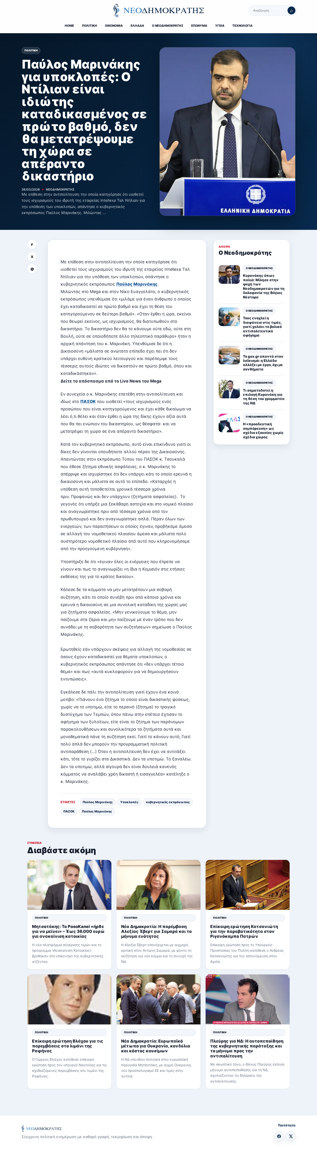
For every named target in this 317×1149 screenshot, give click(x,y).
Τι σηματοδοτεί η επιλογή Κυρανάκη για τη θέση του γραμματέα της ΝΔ (264, 396)
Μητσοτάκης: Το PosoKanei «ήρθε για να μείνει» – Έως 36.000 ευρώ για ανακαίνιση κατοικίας (68, 931)
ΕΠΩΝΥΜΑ (199, 25)
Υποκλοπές (129, 802)
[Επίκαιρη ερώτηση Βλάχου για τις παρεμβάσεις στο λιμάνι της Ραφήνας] (69, 999)
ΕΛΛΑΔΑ (137, 25)
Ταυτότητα (286, 1125)
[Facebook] (279, 1136)
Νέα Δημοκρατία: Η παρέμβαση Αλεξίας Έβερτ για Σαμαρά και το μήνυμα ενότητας (156, 931)
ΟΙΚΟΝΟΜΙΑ (114, 25)
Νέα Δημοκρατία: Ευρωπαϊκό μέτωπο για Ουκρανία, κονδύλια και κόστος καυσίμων (155, 1046)
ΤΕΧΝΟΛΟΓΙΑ (242, 25)
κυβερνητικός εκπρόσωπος (168, 802)
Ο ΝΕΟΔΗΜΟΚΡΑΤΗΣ (167, 25)
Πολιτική (31, 50)
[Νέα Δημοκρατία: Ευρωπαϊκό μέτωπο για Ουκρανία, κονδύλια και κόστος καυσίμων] (158, 999)
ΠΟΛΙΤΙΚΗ (89, 25)
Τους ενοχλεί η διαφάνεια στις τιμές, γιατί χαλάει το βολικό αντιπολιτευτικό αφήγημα (262, 327)
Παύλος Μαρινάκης (137, 284)
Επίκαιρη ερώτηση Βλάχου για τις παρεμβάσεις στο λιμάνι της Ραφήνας (67, 1046)
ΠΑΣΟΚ (88, 401)
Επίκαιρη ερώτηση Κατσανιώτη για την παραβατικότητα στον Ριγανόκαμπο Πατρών (244, 931)
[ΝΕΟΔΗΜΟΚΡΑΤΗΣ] (158, 10)
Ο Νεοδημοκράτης (259, 268)
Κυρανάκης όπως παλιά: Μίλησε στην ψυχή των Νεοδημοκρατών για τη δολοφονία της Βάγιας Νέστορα (264, 286)
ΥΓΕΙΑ (219, 25)
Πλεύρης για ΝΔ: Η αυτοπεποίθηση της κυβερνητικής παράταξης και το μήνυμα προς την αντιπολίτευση (246, 1048)
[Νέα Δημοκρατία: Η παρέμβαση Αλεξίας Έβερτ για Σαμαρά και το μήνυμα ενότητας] (158, 885)
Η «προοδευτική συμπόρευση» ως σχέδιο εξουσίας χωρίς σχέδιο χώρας (263, 430)
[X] (290, 1136)
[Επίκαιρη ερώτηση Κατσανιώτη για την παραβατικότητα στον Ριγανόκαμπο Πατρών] (248, 885)
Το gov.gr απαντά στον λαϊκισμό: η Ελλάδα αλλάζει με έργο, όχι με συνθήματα (263, 362)
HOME (69, 25)
